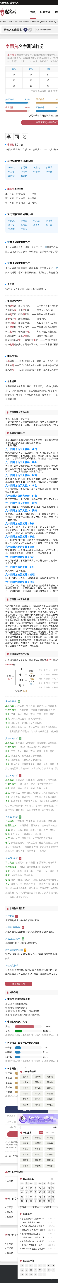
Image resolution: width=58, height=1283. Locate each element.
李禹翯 (24, 167)
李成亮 (11, 229)
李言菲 (24, 225)
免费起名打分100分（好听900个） (33, 1241)
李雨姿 (10, 1207)
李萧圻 (38, 1149)
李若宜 (25, 1160)
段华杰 (25, 1105)
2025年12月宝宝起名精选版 (33, 1249)
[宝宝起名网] (11, 12)
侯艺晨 (25, 1077)
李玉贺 (11, 172)
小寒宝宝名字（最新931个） (34, 1219)
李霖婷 (25, 1154)
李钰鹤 (11, 167)
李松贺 (10, 1248)
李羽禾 (49, 167)
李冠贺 (10, 1253)
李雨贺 (32, 660)
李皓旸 (50, 1143)
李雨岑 (10, 1212)
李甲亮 (50, 1138)
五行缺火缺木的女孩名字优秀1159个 (33, 1226)
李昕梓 (50, 1160)
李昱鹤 (36, 167)
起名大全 (45, 12)
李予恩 (36, 225)
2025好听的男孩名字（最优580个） (33, 1230)
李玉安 (11, 225)
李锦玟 (38, 1154)
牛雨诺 (50, 1105)
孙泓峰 (38, 1088)
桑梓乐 (50, 1099)
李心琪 (38, 1138)
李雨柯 (38, 1143)
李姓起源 (11, 55)
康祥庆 (50, 1088)
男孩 (47, 1133)
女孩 (53, 1133)
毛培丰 (38, 1105)
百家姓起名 (28, 1179)
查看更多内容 (18, 983)
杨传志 (38, 1099)
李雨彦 (10, 1217)
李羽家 (38, 1166)
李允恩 (24, 221)
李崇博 (25, 1166)
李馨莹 (50, 1149)
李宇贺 (49, 172)
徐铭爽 (38, 1093)
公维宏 (38, 1077)
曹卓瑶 (25, 1099)
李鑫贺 (10, 1243)
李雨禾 (24, 172)
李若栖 (25, 1143)
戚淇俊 (50, 1093)
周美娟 (38, 1082)
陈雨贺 (10, 1181)
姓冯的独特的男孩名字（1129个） (31, 1234)
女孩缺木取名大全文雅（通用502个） (33, 1237)
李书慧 (49, 221)
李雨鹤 (24, 176)
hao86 (10, 22)
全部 (41, 1133)
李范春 (50, 1166)
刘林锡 (50, 1077)
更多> (52, 1179)
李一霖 (49, 225)
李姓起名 (27, 1132)
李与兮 (24, 229)
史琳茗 (25, 1082)
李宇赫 (36, 172)
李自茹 (38, 1160)
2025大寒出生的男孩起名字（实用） (33, 1222)
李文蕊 (36, 221)
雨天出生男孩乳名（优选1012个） (32, 1245)
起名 (16, 22)
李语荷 (11, 176)
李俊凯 (50, 1154)
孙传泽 (25, 1088)
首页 (33, 12)
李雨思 (11, 221)
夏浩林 (50, 1082)
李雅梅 (25, 1138)
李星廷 (25, 1149)
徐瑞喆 (25, 1093)
